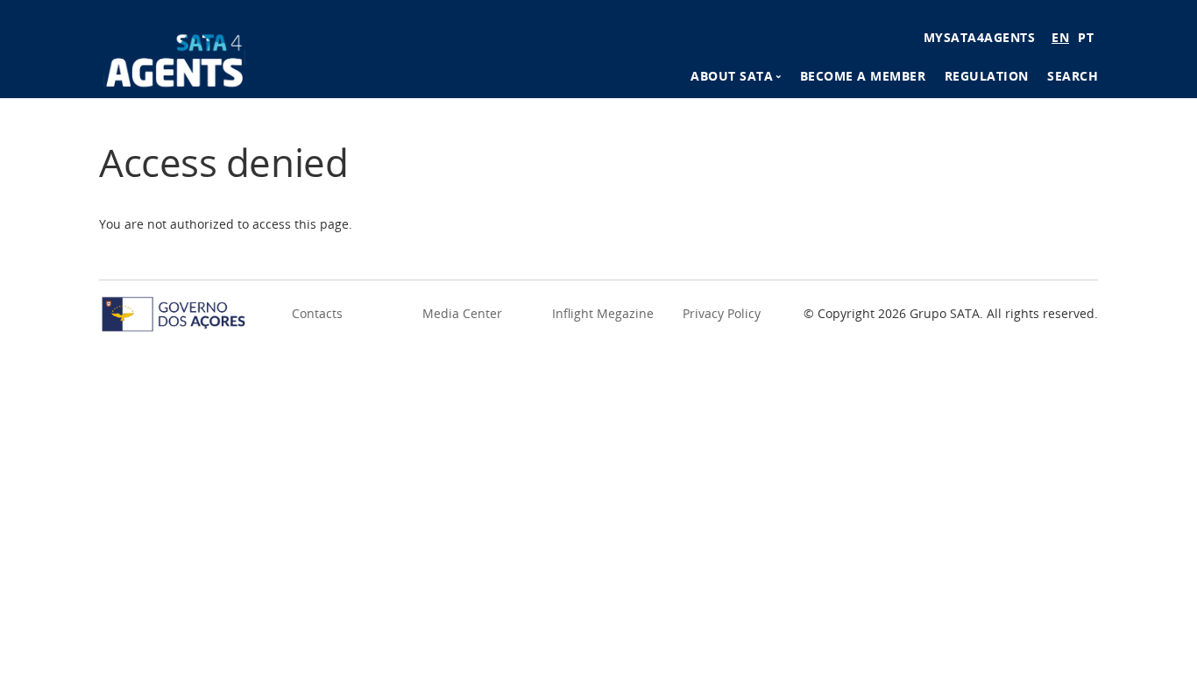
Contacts (317, 313)
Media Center (462, 313)
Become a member (863, 75)
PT (1086, 37)
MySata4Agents (980, 37)
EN (1060, 37)
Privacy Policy (722, 313)
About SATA (732, 75)
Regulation (987, 75)
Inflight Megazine (603, 313)
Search (1072, 75)
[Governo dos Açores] (173, 312)
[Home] (175, 58)
